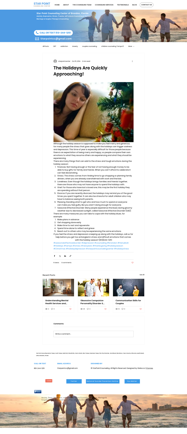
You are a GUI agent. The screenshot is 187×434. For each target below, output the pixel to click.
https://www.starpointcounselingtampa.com (150, 355)
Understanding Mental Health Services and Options (56, 302)
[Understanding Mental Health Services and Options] (58, 287)
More (130, 46)
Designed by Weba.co (136, 368)
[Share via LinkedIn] (65, 256)
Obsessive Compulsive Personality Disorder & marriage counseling (92, 302)
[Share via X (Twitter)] (60, 256)
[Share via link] (70, 256)
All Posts (46, 46)
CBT (54, 46)
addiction (64, 46)
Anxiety (75, 46)
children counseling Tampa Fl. (112, 46)
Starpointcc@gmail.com (67, 368)
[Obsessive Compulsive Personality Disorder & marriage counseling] (93, 287)
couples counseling (89, 46)
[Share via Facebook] (54, 256)
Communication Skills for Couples (128, 302)
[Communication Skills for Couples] (128, 287)
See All (142, 275)
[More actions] (132, 61)
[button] (53, 32)
